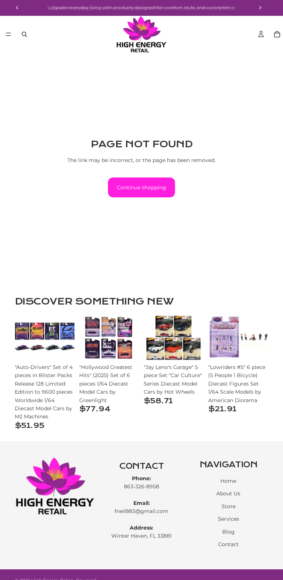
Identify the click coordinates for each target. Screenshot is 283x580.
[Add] (63, 348)
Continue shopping (141, 187)
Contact (228, 544)
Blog (228, 531)
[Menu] (8, 34)
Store (228, 506)
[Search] (24, 34)
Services (228, 519)
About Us (228, 494)
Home (228, 481)
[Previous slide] (23, 338)
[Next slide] (67, 338)
